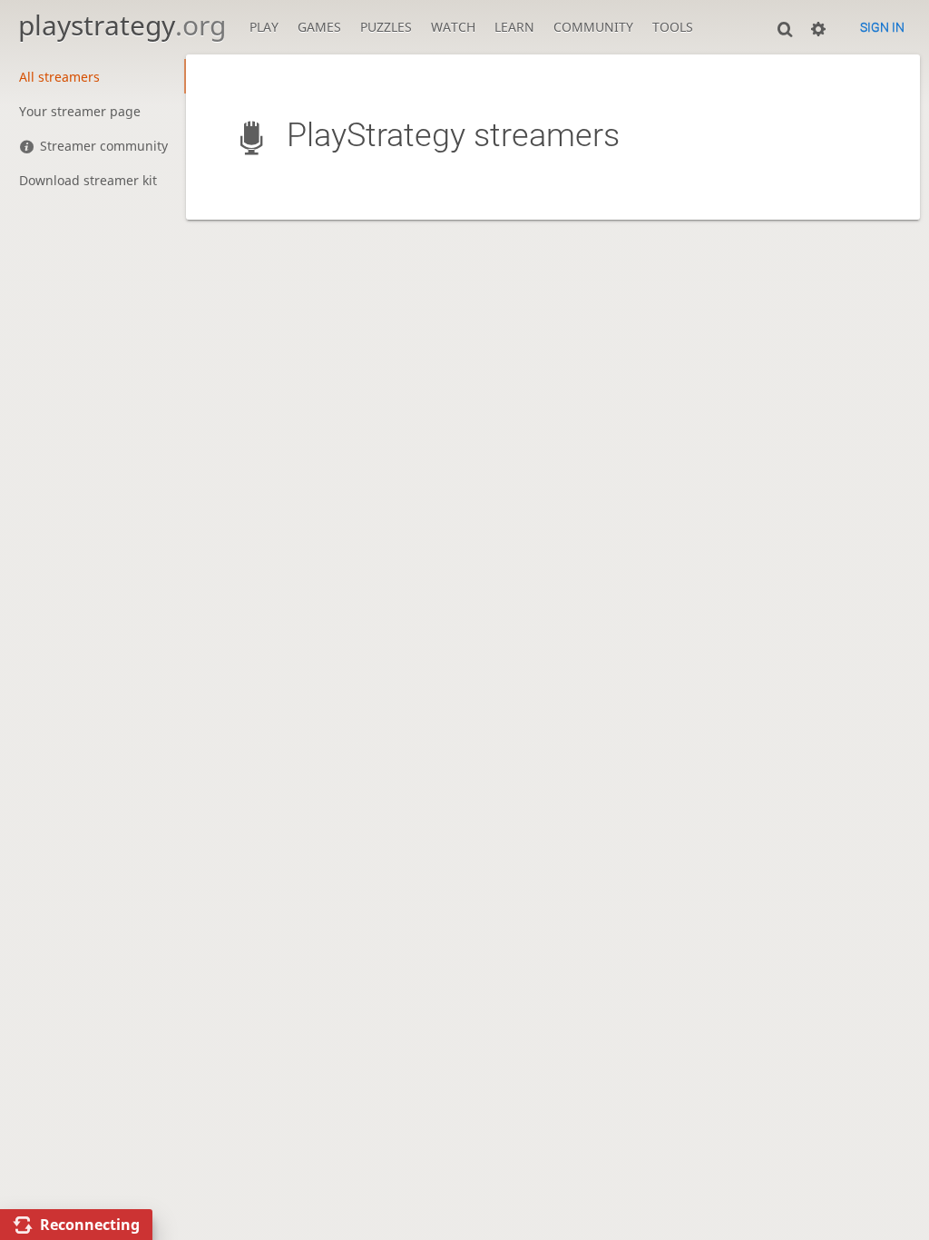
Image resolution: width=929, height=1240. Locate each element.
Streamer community (104, 145)
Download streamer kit (88, 180)
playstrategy (122, 25)
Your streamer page (80, 111)
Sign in (882, 27)
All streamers (59, 76)
